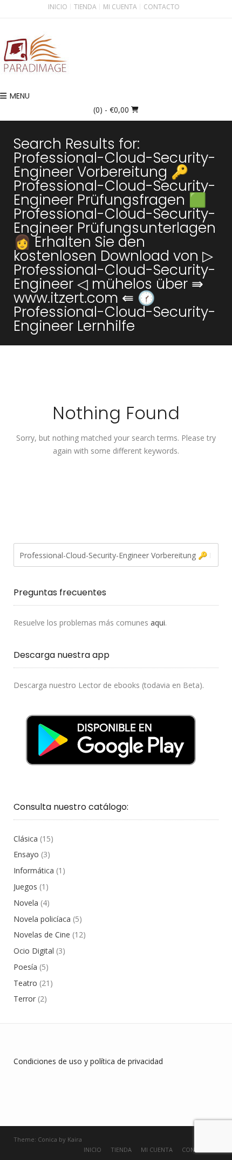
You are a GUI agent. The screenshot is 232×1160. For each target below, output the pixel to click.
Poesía (25, 967)
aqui (158, 622)
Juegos (25, 886)
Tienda (85, 6)
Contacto (162, 6)
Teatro (25, 983)
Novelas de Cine (41, 934)
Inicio (57, 6)
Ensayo (26, 854)
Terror (24, 999)
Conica (47, 1139)
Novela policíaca (42, 919)
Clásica (25, 838)
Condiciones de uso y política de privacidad (88, 1061)
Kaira (74, 1139)
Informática (33, 870)
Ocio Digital (33, 951)
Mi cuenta (120, 6)
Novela (25, 903)
